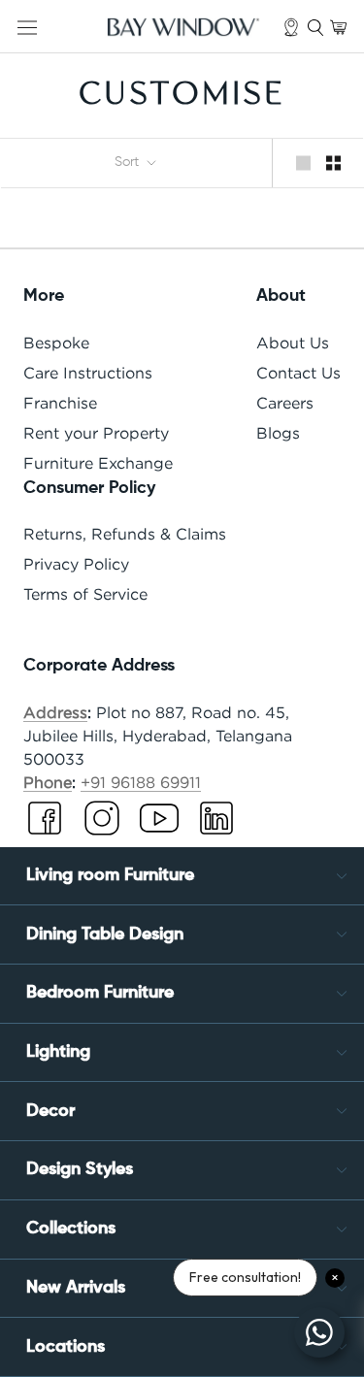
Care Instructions (87, 372)
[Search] (315, 26)
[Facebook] (44, 823)
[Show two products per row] (333, 163)
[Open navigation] (27, 27)
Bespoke (56, 342)
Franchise (60, 402)
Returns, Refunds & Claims (124, 533)
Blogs (278, 433)
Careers (285, 402)
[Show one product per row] (303, 163)
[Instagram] (102, 823)
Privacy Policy (76, 564)
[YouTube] (159, 823)
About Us (292, 342)
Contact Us (298, 372)
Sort (129, 162)
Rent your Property (96, 433)
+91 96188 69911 (141, 782)
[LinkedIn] (216, 823)
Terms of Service (85, 594)
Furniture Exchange (98, 463)
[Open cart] (338, 27)
